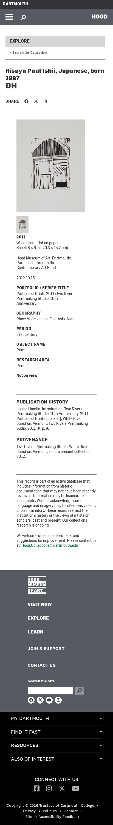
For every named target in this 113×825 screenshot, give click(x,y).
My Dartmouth (30, 718)
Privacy (29, 810)
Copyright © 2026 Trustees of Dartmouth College (50, 805)
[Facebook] (36, 788)
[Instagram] (49, 788)
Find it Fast (26, 732)
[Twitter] (62, 788)
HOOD (100, 16)
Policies (50, 810)
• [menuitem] (97, 805)
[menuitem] (56, 718)
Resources (24, 745)
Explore (20, 41)
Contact (71, 810)
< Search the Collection (28, 53)
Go (79, 691)
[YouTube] (75, 788)
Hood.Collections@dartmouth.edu (49, 546)
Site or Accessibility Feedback (53, 816)
